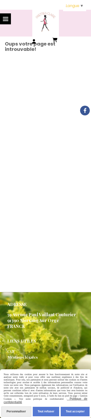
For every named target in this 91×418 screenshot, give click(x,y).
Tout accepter (75, 411)
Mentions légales (22, 357)
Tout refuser (46, 411)
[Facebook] (85, 110)
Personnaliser (16, 411)
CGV (11, 351)
